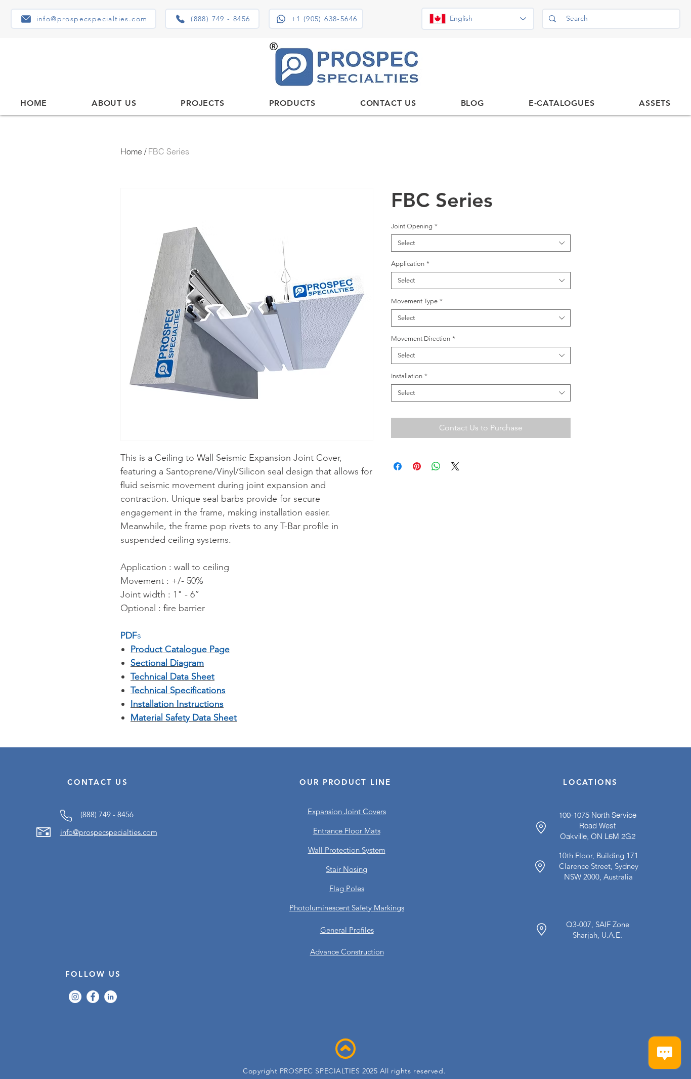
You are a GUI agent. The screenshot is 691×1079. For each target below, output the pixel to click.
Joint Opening (414, 226)
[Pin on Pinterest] (417, 466)
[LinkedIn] (110, 996)
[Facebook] (93, 996)
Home (131, 151)
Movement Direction (423, 338)
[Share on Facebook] (398, 466)
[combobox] (481, 243)
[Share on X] (455, 466)
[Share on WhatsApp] (436, 466)
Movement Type (417, 301)
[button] (292, 103)
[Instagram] (75, 996)
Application (410, 263)
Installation (409, 376)
